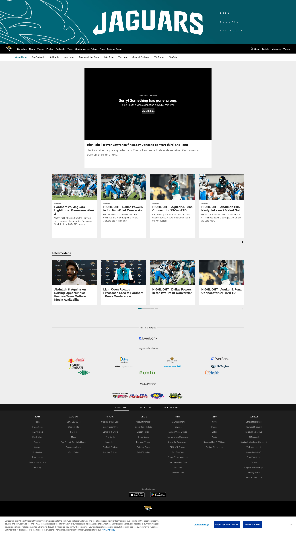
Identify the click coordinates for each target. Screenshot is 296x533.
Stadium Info (73, 427)
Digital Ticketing (143, 452)
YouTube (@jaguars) (254, 427)
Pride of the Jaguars (37, 462)
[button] (148, 111)
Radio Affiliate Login (214, 447)
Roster (37, 422)
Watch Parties (73, 452)
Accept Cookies (252, 524)
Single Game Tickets (143, 427)
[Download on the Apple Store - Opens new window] (137, 495)
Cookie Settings (201, 524)
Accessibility (110, 442)
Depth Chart (37, 437)
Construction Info (110, 427)
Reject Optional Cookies (226, 524)
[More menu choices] (125, 49)
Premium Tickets (143, 442)
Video (214, 432)
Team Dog (37, 467)
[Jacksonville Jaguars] (148, 509)
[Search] (252, 49)
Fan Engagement (178, 422)
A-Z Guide (110, 437)
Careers (254, 462)
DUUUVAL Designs (177, 447)
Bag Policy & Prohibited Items (73, 442)
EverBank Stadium (110, 447)
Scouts (37, 447)
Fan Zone (177, 427)
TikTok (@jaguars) (254, 447)
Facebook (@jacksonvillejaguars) (253, 442)
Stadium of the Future (110, 422)
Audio (214, 437)
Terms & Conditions (253, 477)
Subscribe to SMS (253, 452)
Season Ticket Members (177, 457)
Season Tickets (143, 432)
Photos (214, 427)
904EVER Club (177, 472)
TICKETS (143, 417)
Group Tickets (143, 437)
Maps (73, 437)
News (214, 422)
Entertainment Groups (178, 432)
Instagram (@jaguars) (254, 432)
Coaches (37, 442)
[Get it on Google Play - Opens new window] (158, 496)
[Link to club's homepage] (8, 48)
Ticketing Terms (143, 447)
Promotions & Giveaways (177, 437)
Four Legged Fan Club (178, 462)
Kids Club (178, 467)
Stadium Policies (110, 452)
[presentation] (243, 242)
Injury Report (37, 432)
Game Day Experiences (177, 442)
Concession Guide (73, 447)
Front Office (37, 452)
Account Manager (143, 422)
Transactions (37, 427)
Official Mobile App (254, 422)
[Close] (291, 524)
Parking (73, 432)
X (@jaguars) (254, 437)
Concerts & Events (110, 432)
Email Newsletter (254, 457)
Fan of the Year (178, 452)
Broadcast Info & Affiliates (214, 442)
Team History (37, 457)
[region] (148, 524)
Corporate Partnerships (253, 467)
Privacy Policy (254, 472)
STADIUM (110, 417)
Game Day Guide (73, 422)
